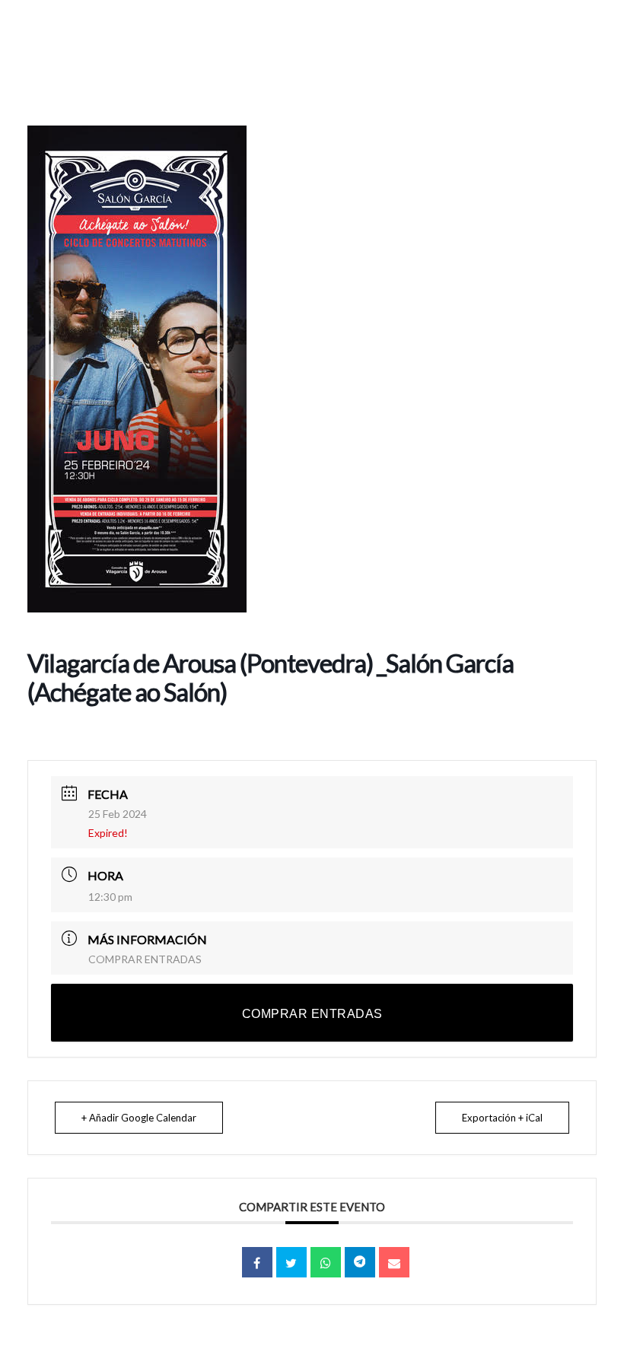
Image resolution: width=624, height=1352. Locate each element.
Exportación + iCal (502, 1118)
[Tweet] (291, 1262)
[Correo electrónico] (394, 1262)
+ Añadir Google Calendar (138, 1118)
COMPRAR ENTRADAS (145, 959)
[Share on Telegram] (360, 1262)
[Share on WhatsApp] (325, 1262)
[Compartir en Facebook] (257, 1262)
